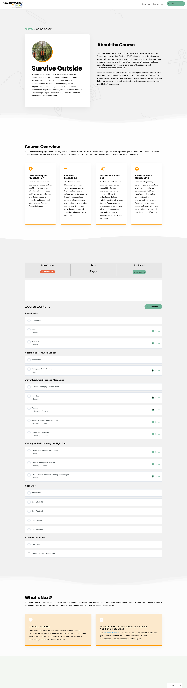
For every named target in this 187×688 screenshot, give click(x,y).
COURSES (29, 29)
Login (172, 4)
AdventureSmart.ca (111, 633)
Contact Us (158, 4)
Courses (146, 4)
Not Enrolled (47, 272)
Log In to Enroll (139, 272)
